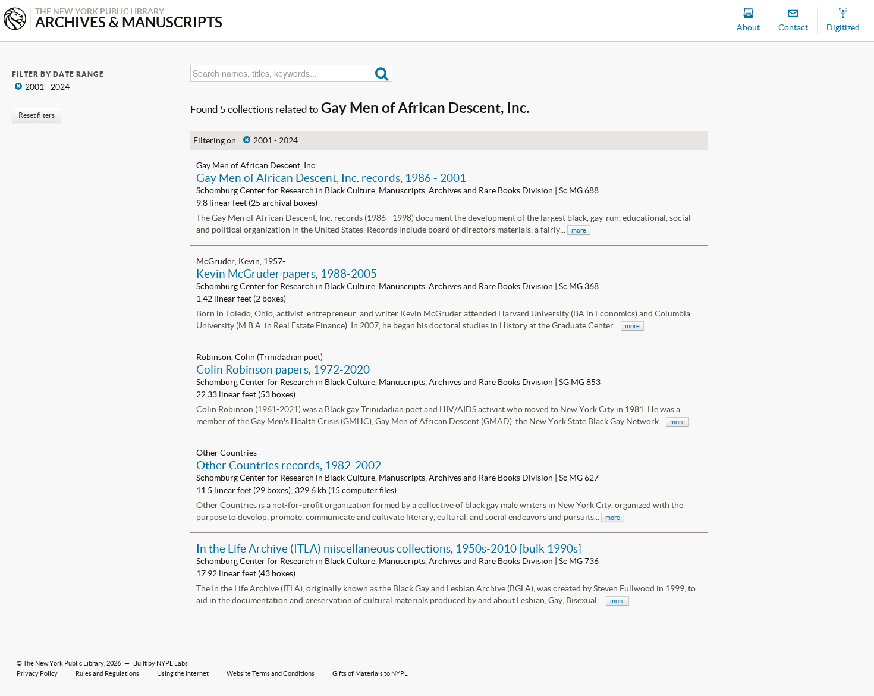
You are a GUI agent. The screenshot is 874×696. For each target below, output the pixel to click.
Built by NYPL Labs (160, 663)
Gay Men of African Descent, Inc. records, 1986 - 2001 (331, 177)
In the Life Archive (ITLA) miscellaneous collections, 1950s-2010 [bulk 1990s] (388, 548)
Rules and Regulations (107, 673)
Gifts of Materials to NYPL (370, 673)
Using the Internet (183, 673)
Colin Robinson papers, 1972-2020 (283, 369)
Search (382, 73)
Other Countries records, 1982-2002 (288, 465)
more (578, 230)
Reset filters (36, 115)
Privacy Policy (37, 673)
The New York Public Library (63, 663)
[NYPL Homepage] (15, 20)
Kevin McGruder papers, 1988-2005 (286, 273)
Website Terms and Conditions (271, 673)
